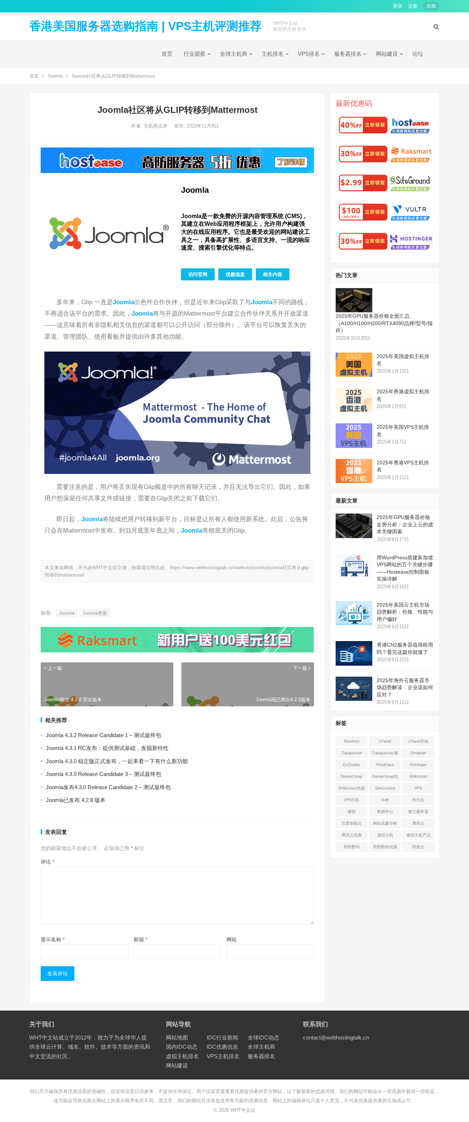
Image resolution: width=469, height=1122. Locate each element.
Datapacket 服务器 (385, 754)
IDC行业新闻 (222, 1037)
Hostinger (418, 764)
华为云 (418, 800)
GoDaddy (351, 764)
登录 (397, 6)
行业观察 (195, 54)
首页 (167, 54)
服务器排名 (348, 54)
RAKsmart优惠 (352, 788)
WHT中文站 (242, 1110)
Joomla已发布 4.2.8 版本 (76, 800)
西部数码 (352, 847)
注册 (412, 6)
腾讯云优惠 (351, 835)
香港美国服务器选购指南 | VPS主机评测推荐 (145, 26)
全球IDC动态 (263, 1037)
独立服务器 (418, 811)
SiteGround (385, 788)
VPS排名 (309, 54)
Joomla (55, 76)
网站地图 (177, 1037)
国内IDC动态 (181, 1047)
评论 (47, 862)
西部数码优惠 (385, 847)
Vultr (385, 800)
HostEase (385, 764)
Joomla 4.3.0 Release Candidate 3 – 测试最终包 (103, 774)
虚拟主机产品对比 (418, 836)
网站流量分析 (385, 823)
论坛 (417, 54)
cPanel (385, 741)
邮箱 (140, 939)
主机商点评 (156, 126)
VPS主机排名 (223, 1056)
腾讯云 (418, 823)
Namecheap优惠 (385, 777)
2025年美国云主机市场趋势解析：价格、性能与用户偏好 (405, 612)
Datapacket (351, 753)
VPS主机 (351, 800)
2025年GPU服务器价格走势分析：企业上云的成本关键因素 (405, 524)
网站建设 (387, 54)
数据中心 (385, 811)
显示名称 (52, 939)
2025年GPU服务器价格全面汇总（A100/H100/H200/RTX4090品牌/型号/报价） (384, 323)
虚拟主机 (385, 835)
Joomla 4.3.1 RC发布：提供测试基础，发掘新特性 (107, 748)
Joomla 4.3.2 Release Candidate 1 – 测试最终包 (103, 735)
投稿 (431, 6)
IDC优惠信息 (222, 1047)
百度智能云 (351, 823)
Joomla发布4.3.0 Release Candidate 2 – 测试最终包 (108, 787)
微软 (352, 811)
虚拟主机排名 (182, 1056)
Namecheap (351, 776)
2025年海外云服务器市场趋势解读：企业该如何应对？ (405, 687)
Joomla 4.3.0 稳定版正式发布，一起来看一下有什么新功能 (117, 761)
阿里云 (418, 847)
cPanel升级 (418, 741)
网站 (231, 939)
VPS (418, 788)
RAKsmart (418, 776)
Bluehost (351, 741)
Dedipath (418, 753)
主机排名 (273, 54)
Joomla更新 (94, 613)
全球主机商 (233, 54)
